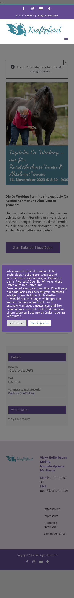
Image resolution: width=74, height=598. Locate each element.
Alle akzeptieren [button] (39, 323)
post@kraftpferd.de (47, 15)
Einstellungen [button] (16, 323)
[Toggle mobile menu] (66, 38)
